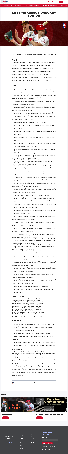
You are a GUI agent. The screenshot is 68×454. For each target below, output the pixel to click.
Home (21, 432)
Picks (18, 1)
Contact (32, 438)
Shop (34, 1)
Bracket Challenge (22, 436)
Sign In (56, 1)
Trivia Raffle (22, 438)
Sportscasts (33, 436)
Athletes (21, 448)
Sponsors (21, 446)
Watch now (13, 5)
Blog (31, 1)
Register (61, 1)
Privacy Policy (33, 446)
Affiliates (21, 445)
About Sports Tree (22, 443)
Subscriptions (13, 1)
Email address (44, 437)
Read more (5, 417)
